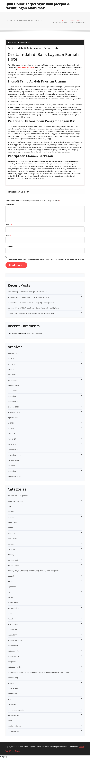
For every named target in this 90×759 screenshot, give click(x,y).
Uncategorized (76, 20)
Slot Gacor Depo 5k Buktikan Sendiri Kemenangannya (28, 297)
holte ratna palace (26, 67)
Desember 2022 (14, 471)
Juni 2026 (11, 364)
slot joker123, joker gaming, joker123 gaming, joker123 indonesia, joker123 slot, (39, 672)
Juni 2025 (11, 428)
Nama (8, 225)
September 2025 (14, 412)
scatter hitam (13, 603)
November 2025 (14, 401)
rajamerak (12, 587)
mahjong (11, 554)
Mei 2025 (11, 433)
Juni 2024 (11, 466)
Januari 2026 (12, 391)
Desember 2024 (14, 449)
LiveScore (11, 549)
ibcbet (10, 528)
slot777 (11, 699)
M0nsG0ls (12, 42)
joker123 (11, 533)
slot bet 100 (12, 629)
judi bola (11, 544)
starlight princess (14, 726)
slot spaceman (13, 688)
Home (64, 20)
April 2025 (12, 439)
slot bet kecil (13, 645)
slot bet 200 (12, 635)
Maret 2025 (12, 444)
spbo (10, 720)
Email (8, 235)
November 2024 (14, 455)
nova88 (11, 581)
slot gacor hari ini (14, 667)
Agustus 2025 (13, 417)
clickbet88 (12, 512)
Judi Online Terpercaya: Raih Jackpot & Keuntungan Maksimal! (38, 6)
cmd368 (11, 517)
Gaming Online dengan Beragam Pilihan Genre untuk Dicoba (31, 313)
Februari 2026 (13, 385)
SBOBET (11, 597)
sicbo (10, 613)
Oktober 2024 (13, 460)
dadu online (12, 522)
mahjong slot (13, 560)
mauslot (11, 576)
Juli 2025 (11, 423)
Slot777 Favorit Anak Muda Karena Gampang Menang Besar (31, 302)
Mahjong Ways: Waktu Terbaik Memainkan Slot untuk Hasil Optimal (33, 308)
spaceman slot (13, 715)
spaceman (12, 704)
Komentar (10, 204)
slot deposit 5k (13, 656)
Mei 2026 (11, 369)
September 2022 (14, 476)
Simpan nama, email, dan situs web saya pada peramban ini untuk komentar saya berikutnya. (44, 259)
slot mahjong (13, 678)
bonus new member (15, 501)
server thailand (13, 608)
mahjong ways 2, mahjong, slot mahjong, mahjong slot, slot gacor (33, 570)
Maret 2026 (12, 380)
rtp (9, 592)
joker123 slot (13, 538)
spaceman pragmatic (16, 710)
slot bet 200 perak (15, 640)
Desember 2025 (14, 396)
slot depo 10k (13, 651)
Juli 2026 (11, 358)
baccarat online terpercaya (18, 495)
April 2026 (12, 375)
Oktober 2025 (13, 407)
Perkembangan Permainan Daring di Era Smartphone (28, 292)
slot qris (11, 683)
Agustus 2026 (13, 353)
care (9, 506)
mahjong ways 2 (14, 565)
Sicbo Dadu (12, 619)
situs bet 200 (13, 624)
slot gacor (12, 661)
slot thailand (12, 694)
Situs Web (9, 246)
